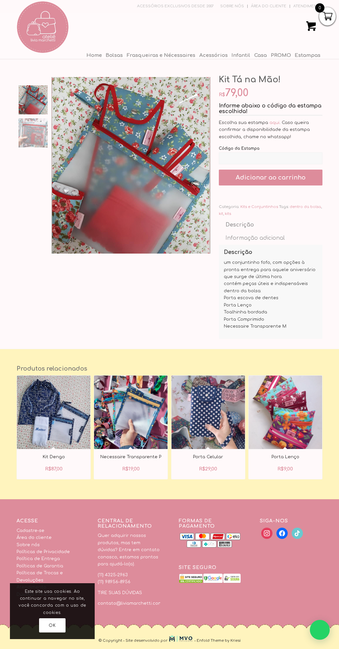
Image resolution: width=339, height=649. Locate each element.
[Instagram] (297, 533)
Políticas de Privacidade (43, 551)
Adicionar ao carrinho (271, 177)
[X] (282, 533)
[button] (320, 630)
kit (221, 214)
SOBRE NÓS (232, 6)
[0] (311, 28)
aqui (274, 122)
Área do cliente (34, 537)
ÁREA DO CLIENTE (268, 6)
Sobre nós (28, 545)
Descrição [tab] (239, 225)
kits (228, 214)
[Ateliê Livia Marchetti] (43, 27)
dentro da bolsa (305, 207)
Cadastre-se (30, 530)
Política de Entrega (38, 558)
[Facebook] (266, 533)
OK (52, 625)
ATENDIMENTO (307, 6)
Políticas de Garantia (40, 566)
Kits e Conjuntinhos (259, 207)
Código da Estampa (240, 148)
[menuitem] (232, 6)
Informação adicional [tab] (255, 238)
